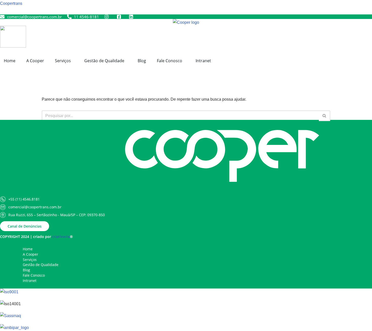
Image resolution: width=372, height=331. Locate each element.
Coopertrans (11, 3)
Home (9, 60)
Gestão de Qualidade (104, 60)
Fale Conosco (169, 60)
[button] (64, 61)
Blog (142, 60)
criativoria (61, 236)
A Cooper (35, 60)
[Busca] (324, 116)
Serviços (63, 60)
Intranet (203, 60)
